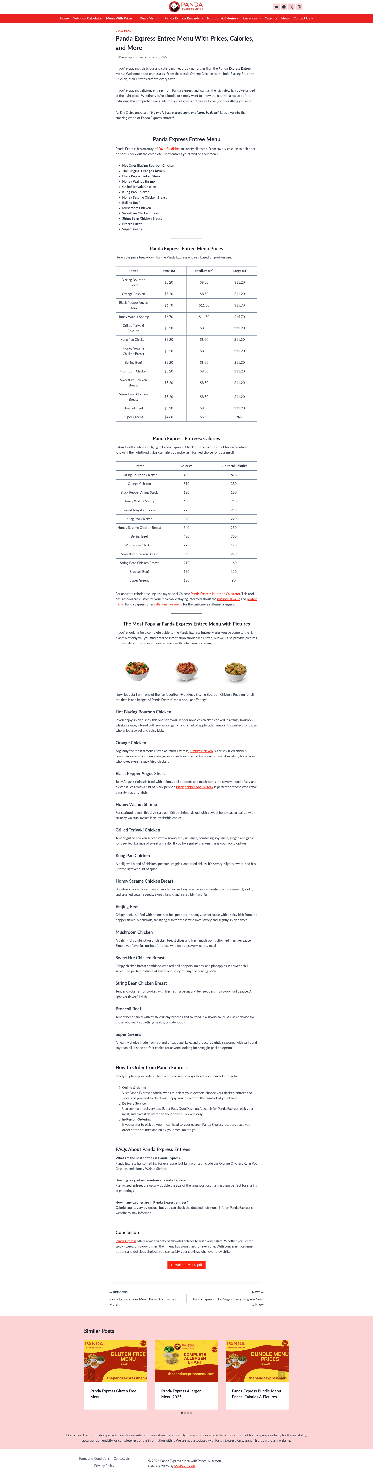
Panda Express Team (131, 57)
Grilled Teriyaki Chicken (138, 830)
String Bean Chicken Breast (141, 983)
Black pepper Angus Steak (194, 787)
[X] (291, 7)
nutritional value (228, 599)
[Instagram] (299, 7)
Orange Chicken (201, 751)
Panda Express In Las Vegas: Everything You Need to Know (228, 1298)
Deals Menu (124, 31)
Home (64, 18)
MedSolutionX (184, 1466)
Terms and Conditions (94, 1458)
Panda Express (126, 1241)
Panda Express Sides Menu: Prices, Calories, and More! (143, 1298)
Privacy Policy (104, 1465)
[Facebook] (284, 7)
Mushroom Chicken (134, 932)
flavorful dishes (169, 149)
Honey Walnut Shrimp (136, 805)
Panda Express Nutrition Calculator (215, 594)
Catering (271, 18)
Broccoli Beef (128, 1009)
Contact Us (122, 1458)
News (285, 18)
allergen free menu (169, 604)
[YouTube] (276, 7)
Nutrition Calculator (87, 18)
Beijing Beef (127, 907)
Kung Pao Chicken (133, 856)
